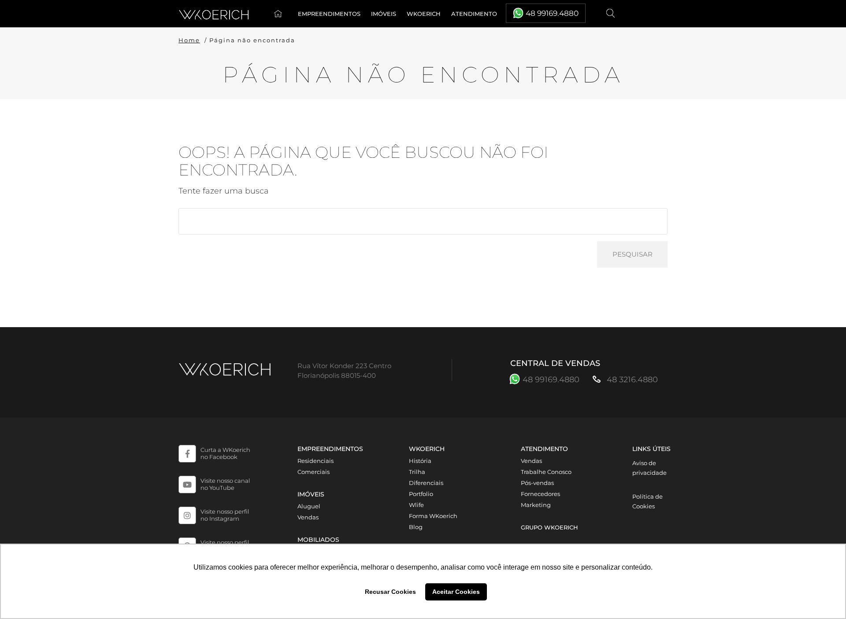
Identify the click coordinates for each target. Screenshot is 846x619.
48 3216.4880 (631, 379)
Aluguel (308, 506)
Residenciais (315, 460)
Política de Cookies (647, 501)
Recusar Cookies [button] (390, 591)
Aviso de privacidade (649, 467)
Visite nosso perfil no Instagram (224, 515)
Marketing (536, 504)
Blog (416, 526)
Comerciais (313, 471)
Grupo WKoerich (549, 527)
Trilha (417, 471)
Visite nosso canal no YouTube (225, 484)
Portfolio (421, 493)
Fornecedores (540, 493)
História (420, 460)
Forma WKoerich (433, 515)
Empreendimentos (329, 13)
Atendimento (474, 13)
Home (279, 13)
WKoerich (424, 13)
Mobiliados (318, 540)
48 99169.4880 (552, 13)
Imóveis (383, 13)
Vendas (308, 517)
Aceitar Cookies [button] (456, 591)
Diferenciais (426, 482)
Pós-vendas (537, 482)
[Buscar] (611, 13)
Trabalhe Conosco (546, 471)
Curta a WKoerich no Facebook (225, 453)
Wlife (416, 504)
